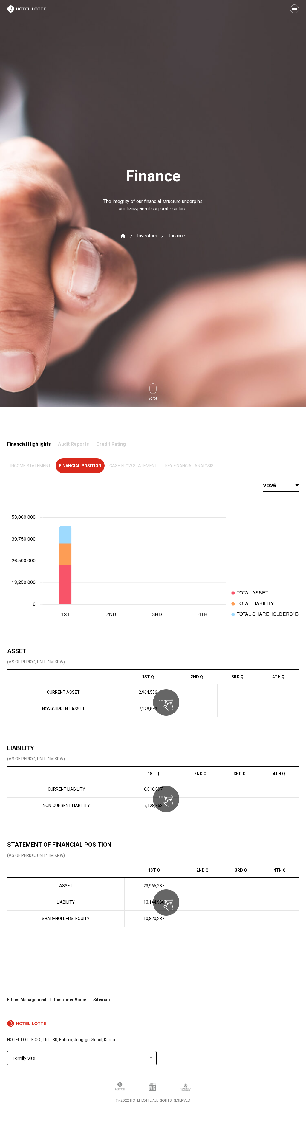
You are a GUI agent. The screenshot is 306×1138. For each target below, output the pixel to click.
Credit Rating (111, 444)
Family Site (24, 1058)
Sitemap (101, 999)
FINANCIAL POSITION (80, 465)
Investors (147, 236)
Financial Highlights (29, 444)
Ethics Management (27, 999)
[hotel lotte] (26, 1023)
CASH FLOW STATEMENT (133, 465)
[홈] (126, 236)
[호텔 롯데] (26, 9)
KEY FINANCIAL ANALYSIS (189, 465)
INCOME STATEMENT (30, 465)
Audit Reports (73, 444)
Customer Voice (70, 999)
